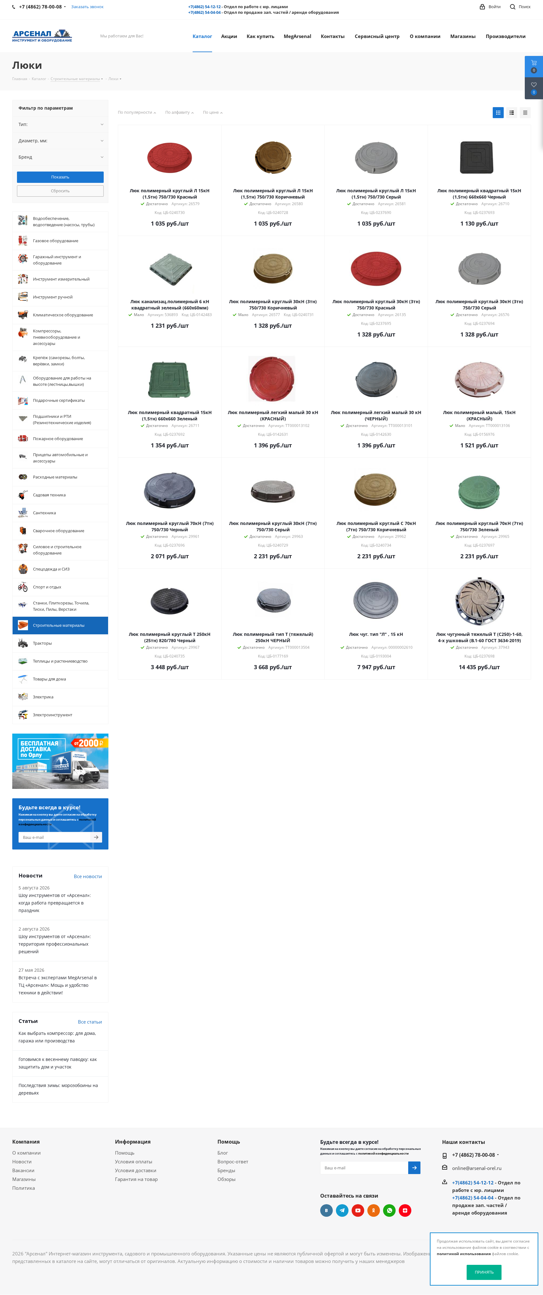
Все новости (88, 876)
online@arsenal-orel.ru (477, 1168)
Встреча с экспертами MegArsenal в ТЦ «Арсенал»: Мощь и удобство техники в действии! (58, 985)
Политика (23, 1188)
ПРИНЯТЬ (484, 1272)
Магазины (24, 1179)
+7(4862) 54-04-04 (204, 12)
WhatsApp (389, 1210)
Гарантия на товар (136, 1179)
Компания (26, 1141)
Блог (222, 1153)
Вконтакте (326, 1210)
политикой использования (464, 1253)
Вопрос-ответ (232, 1161)
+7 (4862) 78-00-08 (473, 1155)
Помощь (124, 1153)
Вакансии (23, 1170)
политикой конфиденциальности (383, 1153)
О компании (26, 1153)
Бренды (226, 1170)
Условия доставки (135, 1170)
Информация (133, 1141)
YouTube (358, 1210)
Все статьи (90, 1022)
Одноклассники (373, 1210)
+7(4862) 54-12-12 (204, 6)
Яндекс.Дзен (405, 1210)
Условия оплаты (133, 1161)
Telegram (342, 1210)
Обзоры (226, 1179)
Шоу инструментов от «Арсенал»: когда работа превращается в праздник (55, 902)
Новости (22, 1161)
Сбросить (60, 191)
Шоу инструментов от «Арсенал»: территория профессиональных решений (55, 943)
